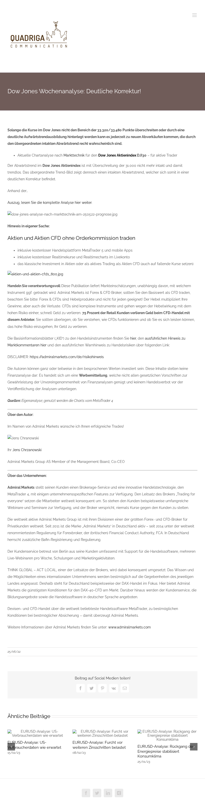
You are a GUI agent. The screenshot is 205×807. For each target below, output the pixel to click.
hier (133, 338)
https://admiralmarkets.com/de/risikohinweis (67, 357)
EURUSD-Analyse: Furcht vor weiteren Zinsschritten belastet (99, 745)
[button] (11, 746)
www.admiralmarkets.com (129, 627)
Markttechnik (74, 155)
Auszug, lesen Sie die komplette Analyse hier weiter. (50, 203)
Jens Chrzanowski (27, 450)
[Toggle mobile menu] (195, 15)
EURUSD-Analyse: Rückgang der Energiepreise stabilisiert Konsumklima (166, 751)
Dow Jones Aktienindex (117, 155)
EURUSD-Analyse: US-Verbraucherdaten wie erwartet (34, 745)
